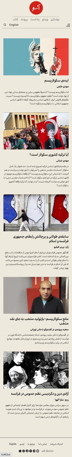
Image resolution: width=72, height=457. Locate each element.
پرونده (24, 19)
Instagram (23, 451)
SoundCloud (34, 451)
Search (5, 25)
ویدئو (45, 19)
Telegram (30, 451)
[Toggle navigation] (68, 25)
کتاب (15, 19)
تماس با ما (42, 444)
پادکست (35, 19)
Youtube (37, 451)
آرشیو (22, 444)
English (13, 24)
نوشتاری (55, 19)
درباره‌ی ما (31, 444)
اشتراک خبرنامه (56, 444)
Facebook (27, 451)
